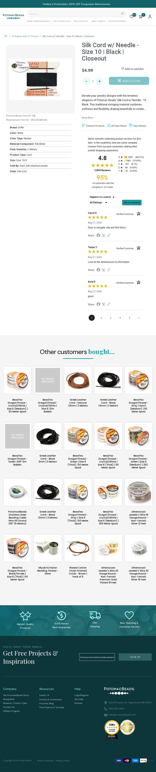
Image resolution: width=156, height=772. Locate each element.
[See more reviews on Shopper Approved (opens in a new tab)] (108, 235)
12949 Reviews (105, 170)
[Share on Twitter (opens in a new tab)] (103, 235)
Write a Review (132, 202)
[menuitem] (38, 21)
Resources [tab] (46, 688)
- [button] (86, 81)
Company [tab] (10, 688)
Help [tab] (77, 688)
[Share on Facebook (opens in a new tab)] (98, 235)
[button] (132, 16)
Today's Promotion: (55, 4)
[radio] (130, 157)
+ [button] (99, 81)
